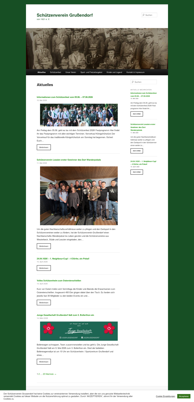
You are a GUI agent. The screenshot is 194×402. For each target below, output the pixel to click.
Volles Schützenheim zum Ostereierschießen (59, 280)
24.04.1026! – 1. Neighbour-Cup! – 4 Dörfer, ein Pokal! (63, 258)
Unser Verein (70, 72)
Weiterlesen (43, 147)
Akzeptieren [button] (184, 396)
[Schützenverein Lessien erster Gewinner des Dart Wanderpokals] (79, 223)
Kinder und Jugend (114, 72)
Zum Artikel (137, 114)
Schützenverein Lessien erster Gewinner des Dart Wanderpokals (69, 159)
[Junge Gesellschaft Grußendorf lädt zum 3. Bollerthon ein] (79, 338)
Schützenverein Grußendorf (65, 15)
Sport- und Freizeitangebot (91, 72)
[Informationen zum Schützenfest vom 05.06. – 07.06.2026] (79, 124)
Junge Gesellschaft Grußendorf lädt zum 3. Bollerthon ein (65, 315)
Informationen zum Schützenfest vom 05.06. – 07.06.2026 (65, 97)
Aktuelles (41, 72)
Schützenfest (55, 72)
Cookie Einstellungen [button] (165, 396)
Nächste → (51, 373)
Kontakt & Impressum (136, 72)
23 (44, 373)
